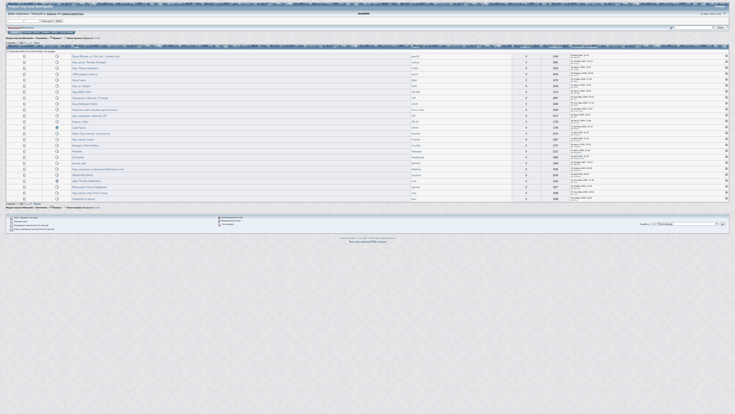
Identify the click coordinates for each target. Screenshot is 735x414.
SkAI (414, 86)
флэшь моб (79, 163)
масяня (416, 187)
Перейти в (644, 224)
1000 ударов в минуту (85, 74)
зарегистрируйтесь (73, 13)
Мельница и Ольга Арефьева (89, 187)
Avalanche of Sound (83, 199)
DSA (97, 38)
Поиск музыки (74, 38)
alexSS (416, 56)
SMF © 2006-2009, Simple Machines (379, 238)
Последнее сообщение (584, 47)
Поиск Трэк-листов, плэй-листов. (91, 133)
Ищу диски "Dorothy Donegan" (89, 62)
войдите (51, 13)
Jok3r (415, 104)
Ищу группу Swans (83, 139)
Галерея (720, 6)
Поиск (36, 32)
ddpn (414, 80)
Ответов (525, 47)
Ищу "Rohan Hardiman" (85, 68)
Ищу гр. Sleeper (81, 86)
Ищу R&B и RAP (81, 92)
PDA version (379, 241)
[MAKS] (416, 163)
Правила (46, 32)
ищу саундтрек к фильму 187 (89, 115)
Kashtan (416, 175)
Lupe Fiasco (79, 127)
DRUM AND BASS (82, 175)
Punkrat (416, 139)
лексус (416, 62)
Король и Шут (80, 121)
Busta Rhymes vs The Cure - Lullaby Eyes (96, 56)
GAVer (415, 127)
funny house (79, 80)
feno (414, 199)
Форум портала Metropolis (19, 38)
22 (30, 43)
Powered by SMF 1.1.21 (350, 238)
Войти (55, 32)
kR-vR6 (416, 92)
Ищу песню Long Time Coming (89, 193)
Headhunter (418, 157)
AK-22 (415, 121)
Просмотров (555, 47)
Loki (414, 193)
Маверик (416, 151)
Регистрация (66, 32)
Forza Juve (418, 109)
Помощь (27, 32)
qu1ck (415, 74)
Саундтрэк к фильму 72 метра (90, 98)
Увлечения (41, 38)
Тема (76, 47)
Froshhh (416, 145)
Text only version (359, 241)
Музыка (56, 38)
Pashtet (416, 133)
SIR (414, 98)
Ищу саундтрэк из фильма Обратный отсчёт (98, 169)
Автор (416, 47)
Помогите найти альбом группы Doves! (94, 109)
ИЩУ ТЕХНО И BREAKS (86, 181)
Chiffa (415, 68)
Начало (15, 32)
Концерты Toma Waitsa (85, 145)
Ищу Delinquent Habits (85, 104)
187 (414, 115)
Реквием (77, 151)
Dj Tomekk (78, 157)
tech (414, 181)
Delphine (416, 169)
